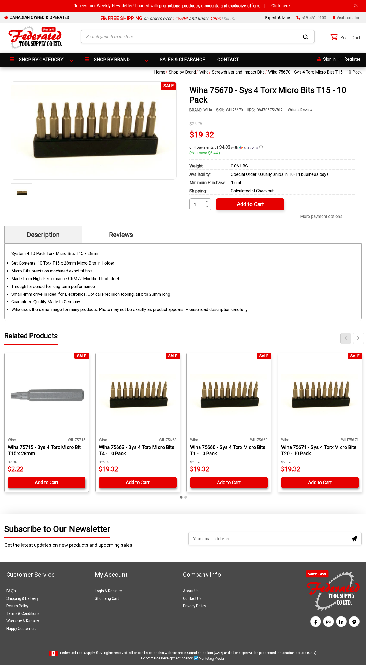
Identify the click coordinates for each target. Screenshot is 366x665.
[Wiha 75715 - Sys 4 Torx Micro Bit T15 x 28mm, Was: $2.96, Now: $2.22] (46, 395)
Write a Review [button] (300, 110)
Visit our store (348, 17)
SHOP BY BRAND (111, 59)
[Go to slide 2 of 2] (185, 497)
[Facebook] (315, 621)
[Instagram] (328, 621)
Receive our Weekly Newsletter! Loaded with (181, 5)
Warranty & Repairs (22, 621)
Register (352, 59)
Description (43, 235)
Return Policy (17, 606)
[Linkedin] (341, 621)
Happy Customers (21, 628)
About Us (191, 591)
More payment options (321, 216)
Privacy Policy (194, 606)
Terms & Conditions (22, 613)
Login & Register (108, 591)
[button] (272, 147)
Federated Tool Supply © (79, 653)
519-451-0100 (313, 17)
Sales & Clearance (182, 59)
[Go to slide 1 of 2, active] (181, 497)
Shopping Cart (107, 598)
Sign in (329, 59)
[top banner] (356, 5)
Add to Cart (46, 482)
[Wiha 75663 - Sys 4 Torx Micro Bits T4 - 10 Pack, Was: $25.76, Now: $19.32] (137, 395)
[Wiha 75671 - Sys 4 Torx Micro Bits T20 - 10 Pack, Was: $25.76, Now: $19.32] (319, 395)
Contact (228, 59)
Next (358, 338)
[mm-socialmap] (354, 621)
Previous (345, 338)
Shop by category (40, 59)
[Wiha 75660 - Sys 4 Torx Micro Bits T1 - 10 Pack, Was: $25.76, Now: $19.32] (228, 395)
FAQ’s (11, 591)
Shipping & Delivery (22, 598)
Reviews (121, 235)
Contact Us (192, 598)
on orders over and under (171, 18)
